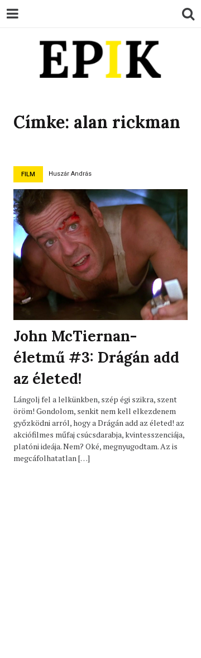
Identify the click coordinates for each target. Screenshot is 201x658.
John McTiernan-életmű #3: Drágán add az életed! (96, 357)
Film (28, 174)
